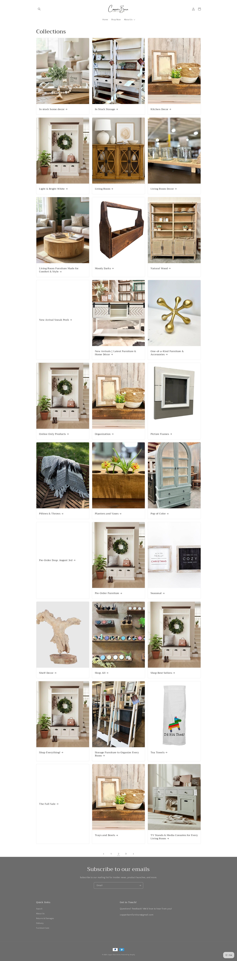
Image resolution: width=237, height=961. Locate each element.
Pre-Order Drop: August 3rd (56, 560)
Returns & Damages (45, 918)
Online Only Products (52, 434)
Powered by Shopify (128, 955)
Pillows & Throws (49, 513)
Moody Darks (103, 268)
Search (39, 909)
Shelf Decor (46, 673)
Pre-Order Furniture (107, 593)
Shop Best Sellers (161, 673)
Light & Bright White (52, 188)
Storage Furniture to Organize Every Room (117, 754)
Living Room (102, 188)
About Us (40, 914)
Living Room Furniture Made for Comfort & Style (59, 270)
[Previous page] (104, 854)
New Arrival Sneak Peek (54, 319)
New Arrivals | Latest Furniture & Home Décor (115, 353)
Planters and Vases (107, 513)
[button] (39, 9)
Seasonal (156, 593)
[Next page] (133, 854)
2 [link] (118, 854)
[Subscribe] (140, 885)
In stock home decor (51, 109)
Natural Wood (159, 268)
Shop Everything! (49, 752)
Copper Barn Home (114, 955)
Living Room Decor (162, 188)
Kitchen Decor (159, 109)
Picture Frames (160, 434)
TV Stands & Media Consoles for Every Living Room (174, 837)
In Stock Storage (105, 109)
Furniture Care (42, 928)
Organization (103, 434)
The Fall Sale (47, 804)
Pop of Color (158, 513)
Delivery (40, 923)
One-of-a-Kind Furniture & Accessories (167, 353)
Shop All (100, 673)
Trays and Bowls (105, 835)
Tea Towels (157, 752)
